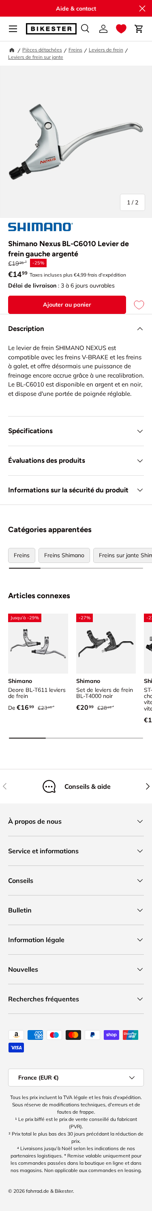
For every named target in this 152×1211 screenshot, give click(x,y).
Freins (75, 50)
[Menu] (13, 29)
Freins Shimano (64, 555)
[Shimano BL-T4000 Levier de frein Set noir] (106, 644)
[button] (121, 29)
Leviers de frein (106, 50)
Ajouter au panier (67, 304)
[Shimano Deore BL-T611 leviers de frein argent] (38, 644)
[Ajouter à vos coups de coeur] (135, 305)
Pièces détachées (42, 50)
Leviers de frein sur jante (35, 57)
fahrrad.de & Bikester (49, 1191)
